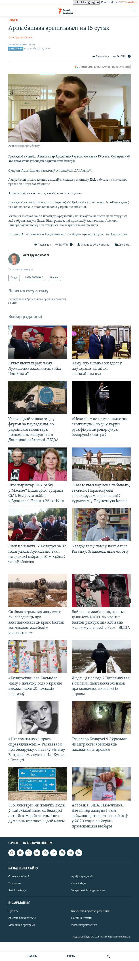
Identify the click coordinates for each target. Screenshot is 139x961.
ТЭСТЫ (71, 956)
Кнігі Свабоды (17, 890)
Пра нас (13, 911)
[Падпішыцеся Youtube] (36, 852)
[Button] (100, 56)
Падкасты (14, 883)
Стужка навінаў (18, 876)
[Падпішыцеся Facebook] (20, 852)
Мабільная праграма (21, 925)
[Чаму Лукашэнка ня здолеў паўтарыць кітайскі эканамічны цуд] (101, 342)
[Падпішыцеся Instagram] (62, 852)
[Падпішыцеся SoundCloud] (53, 852)
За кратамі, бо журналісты (88, 890)
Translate (130, 2)
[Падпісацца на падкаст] (45, 852)
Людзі (13, 20)
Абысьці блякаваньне (22, 918)
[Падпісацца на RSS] (78, 852)
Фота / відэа (78, 883)
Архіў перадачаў (82, 876)
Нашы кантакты (81, 918)
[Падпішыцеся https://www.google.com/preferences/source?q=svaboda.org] (11, 852)
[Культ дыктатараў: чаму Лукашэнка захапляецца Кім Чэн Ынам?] (37, 342)
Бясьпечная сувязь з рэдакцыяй (91, 911)
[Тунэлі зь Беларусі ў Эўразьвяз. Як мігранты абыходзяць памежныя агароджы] (101, 717)
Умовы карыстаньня (84, 925)
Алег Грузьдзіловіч (20, 37)
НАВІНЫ (32, 956)
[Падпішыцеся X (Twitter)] (28, 852)
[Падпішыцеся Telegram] (70, 852)
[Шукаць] (108, 956)
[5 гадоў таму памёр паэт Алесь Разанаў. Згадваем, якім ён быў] (101, 524)
